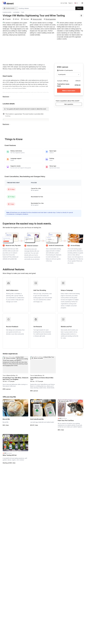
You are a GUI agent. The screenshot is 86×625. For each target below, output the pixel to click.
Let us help (64, 3)
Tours (22, 12)
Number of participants (66, 70)
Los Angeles (16, 12)
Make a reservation (68, 90)
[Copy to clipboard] (81, 15)
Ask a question (68, 104)
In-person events (7, 12)
